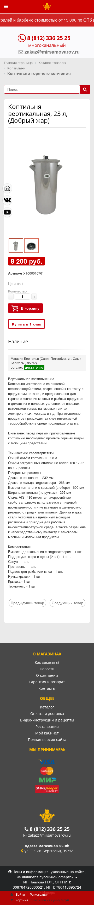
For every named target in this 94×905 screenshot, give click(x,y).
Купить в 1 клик (26, 324)
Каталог (47, 707)
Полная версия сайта (47, 739)
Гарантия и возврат (47, 681)
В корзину (30, 308)
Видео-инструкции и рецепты (47, 720)
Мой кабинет (47, 733)
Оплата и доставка (47, 713)
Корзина (22, 900)
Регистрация (39, 894)
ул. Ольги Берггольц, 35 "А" (49, 850)
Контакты (47, 688)
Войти (20, 894)
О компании (47, 675)
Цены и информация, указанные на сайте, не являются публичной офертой (48, 874)
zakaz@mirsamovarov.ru (49, 835)
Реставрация (47, 726)
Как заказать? (47, 662)
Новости (47, 668)
